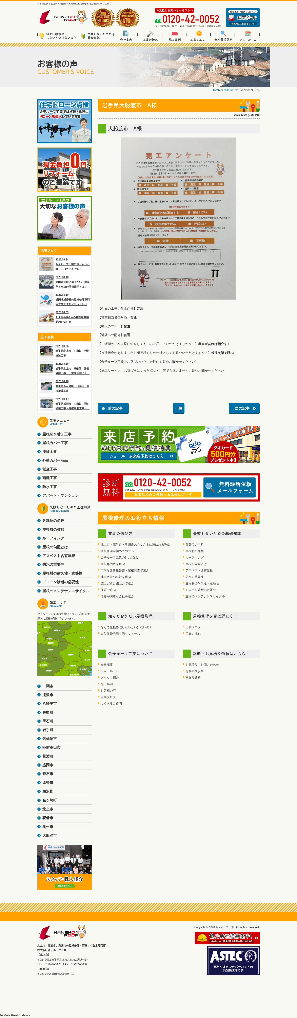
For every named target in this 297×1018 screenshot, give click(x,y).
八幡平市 (49, 704)
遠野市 (47, 783)
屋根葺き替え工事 (57, 434)
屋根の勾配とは (196, 564)
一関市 (47, 686)
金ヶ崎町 (49, 800)
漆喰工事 (49, 452)
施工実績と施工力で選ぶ (117, 583)
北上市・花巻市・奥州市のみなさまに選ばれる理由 (135, 544)
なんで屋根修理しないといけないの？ (126, 627)
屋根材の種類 (194, 551)
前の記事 (115, 408)
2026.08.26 (72, 351)
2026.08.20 (73, 368)
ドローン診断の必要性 (200, 590)
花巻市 (47, 818)
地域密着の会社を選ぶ (116, 577)
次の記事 (242, 408)
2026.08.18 (73, 282)
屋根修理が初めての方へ (117, 551)
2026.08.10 (73, 299)
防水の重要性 (194, 577)
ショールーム (248, 39)
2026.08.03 (72, 317)
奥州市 (47, 827)
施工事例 (175, 39)
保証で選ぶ (108, 590)
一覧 (178, 408)
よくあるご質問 (111, 703)
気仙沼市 (49, 739)
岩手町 (47, 730)
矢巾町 (47, 712)
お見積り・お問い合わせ (202, 664)
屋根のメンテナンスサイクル (205, 596)
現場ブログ (108, 697)
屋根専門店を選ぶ (113, 564)
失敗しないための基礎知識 (99, 36)
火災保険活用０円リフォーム (120, 633)
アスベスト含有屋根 (199, 570)
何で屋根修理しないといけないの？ (61, 36)
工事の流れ (150, 39)
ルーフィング (194, 557)
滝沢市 (47, 695)
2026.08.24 (73, 264)
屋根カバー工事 (55, 443)
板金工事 (49, 469)
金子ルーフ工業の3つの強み (120, 557)
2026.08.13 (73, 404)
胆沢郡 (47, 791)
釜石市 (47, 774)
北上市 (47, 809)
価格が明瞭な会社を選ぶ (117, 596)
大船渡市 (49, 835)
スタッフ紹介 (110, 677)
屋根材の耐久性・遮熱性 (202, 583)
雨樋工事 (49, 478)
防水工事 (49, 487)
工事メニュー (199, 39)
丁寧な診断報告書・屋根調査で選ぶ (125, 570)
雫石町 (47, 721)
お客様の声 (108, 690)
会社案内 (126, 39)
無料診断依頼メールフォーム (235, 487)
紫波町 (47, 756)
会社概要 (107, 664)
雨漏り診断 (193, 677)
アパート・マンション (60, 495)
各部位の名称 (194, 544)
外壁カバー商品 (55, 460)
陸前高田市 (51, 747)
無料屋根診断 (223, 39)
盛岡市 (47, 765)
